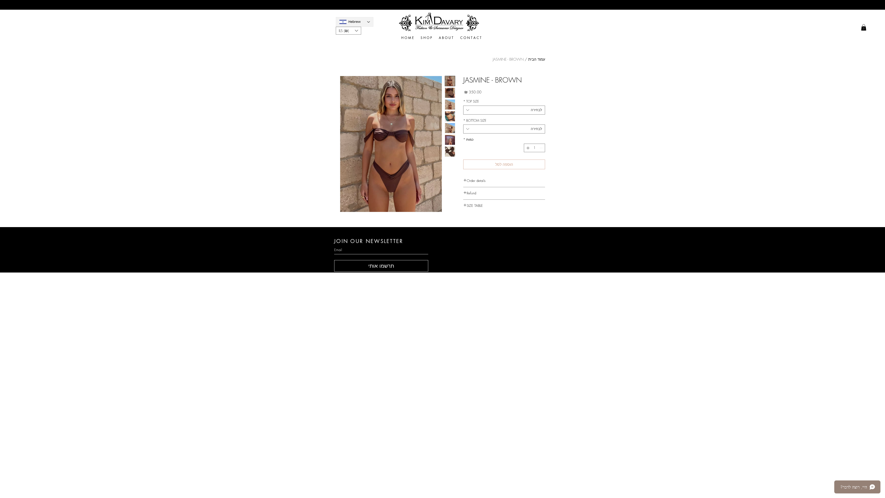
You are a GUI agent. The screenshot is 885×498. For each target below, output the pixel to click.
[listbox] (348, 31)
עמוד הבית (536, 59)
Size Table (495, 294)
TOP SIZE (471, 101)
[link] (863, 27)
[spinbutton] (534, 148)
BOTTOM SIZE (474, 120)
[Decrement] (541, 148)
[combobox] (504, 110)
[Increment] (527, 148)
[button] (348, 31)
